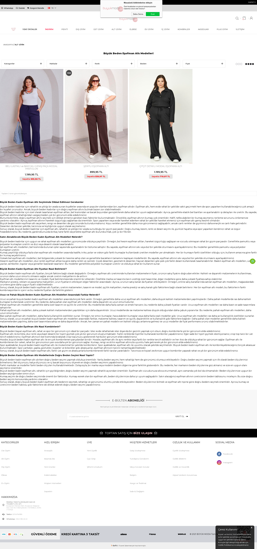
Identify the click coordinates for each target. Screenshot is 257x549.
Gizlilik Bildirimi (179, 459)
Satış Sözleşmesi (137, 450)
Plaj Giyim (222, 29)
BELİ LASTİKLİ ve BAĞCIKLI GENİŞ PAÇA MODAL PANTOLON (31, 167)
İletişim (240, 29)
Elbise (133, 29)
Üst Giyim (98, 29)
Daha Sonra (138, 14)
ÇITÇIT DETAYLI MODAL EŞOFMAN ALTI (160, 166)
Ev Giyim (149, 29)
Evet (153, 14)
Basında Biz (49, 459)
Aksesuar (203, 29)
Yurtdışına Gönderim (139, 459)
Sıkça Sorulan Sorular (139, 467)
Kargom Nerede (37, 8)
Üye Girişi (91, 459)
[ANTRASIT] (159, 152)
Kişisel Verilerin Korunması (185, 475)
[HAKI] (95, 152)
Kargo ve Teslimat (138, 483)
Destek (22, 8)
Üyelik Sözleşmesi (181, 450)
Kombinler (184, 29)
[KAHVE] (30, 152)
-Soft (114, 546)
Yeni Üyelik (92, 450)
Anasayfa (48, 450)
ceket (22, 342)
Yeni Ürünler (49, 467)
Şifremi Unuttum (94, 467)
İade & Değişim (137, 491)
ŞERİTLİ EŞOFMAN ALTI (96, 166)
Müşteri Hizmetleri (52, 483)
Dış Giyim (80, 29)
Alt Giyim (117, 29)
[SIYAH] (32, 152)
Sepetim (48, 491)
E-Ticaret (120, 546)
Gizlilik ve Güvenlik (181, 467)
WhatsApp (8, 8)
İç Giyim (166, 29)
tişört (63, 334)
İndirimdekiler (50, 475)
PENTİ (64, 29)
